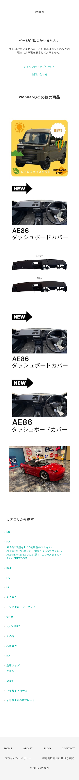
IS (7, 587)
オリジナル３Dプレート (20, 700)
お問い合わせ (39, 74)
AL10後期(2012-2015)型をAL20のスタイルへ (34, 554)
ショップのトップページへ (39, 66)
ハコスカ (11, 646)
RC (8, 577)
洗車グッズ (13, 665)
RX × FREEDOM (16, 558)
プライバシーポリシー (18, 758)
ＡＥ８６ (11, 597)
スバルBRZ (13, 626)
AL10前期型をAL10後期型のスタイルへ (30, 547)
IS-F (9, 568)
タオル (10, 671)
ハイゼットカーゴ (17, 690)
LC (8, 532)
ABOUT (28, 748)
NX (8, 655)
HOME (8, 748)
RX (8, 541)
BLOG (47, 748)
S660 (9, 680)
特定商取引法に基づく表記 (58, 758)
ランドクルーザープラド (20, 607)
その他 (10, 636)
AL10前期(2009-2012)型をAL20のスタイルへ (34, 551)
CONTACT (68, 748)
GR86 (10, 616)
